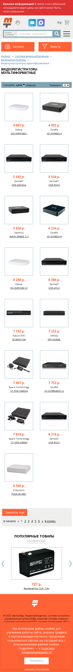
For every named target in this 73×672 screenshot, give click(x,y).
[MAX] (41, 22)
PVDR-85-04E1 (19, 493)
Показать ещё (15, 512)
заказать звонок (18, 22)
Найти (57, 34)
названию (31, 85)
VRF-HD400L (54, 339)
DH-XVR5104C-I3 (18, 287)
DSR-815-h (54, 442)
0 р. (59, 22)
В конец (50, 521)
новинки (36, 541)
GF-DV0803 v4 (54, 236)
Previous (3, 564)
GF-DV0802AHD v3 (54, 390)
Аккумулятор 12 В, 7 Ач (36, 588)
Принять (36, 661)
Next (70, 564)
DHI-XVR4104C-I (19, 133)
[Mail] (32, 22)
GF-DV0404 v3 (54, 133)
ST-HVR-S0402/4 (19, 390)
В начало (9, 521)
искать (9, 33)
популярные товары (34, 536)
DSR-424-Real (19, 184)
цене (19, 85)
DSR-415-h (54, 287)
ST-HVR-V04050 (19, 442)
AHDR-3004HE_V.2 (19, 236)
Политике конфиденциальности (38, 650)
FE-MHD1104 (19, 339)
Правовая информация (36, 668)
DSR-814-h (54, 184)
